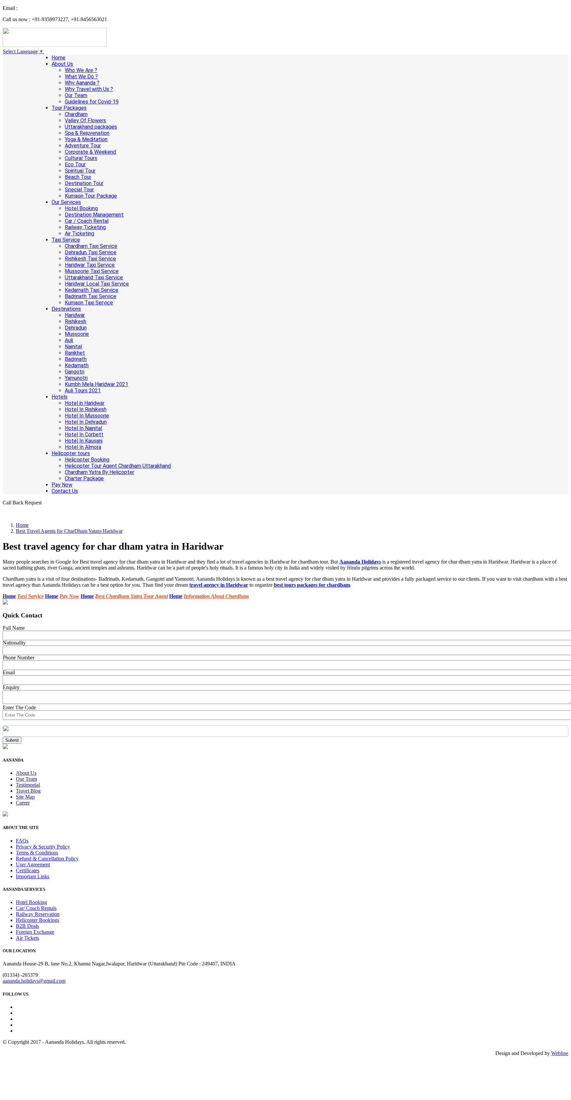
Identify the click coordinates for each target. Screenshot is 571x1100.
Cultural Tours (81, 158)
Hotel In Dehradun (86, 422)
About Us (62, 64)
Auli (69, 340)
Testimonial (28, 785)
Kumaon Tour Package (91, 196)
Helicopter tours (71, 453)
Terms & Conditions (37, 852)
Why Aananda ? (82, 83)
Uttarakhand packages (91, 127)
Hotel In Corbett (84, 434)
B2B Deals (27, 926)
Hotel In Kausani (83, 441)
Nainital (73, 346)
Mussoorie (77, 334)
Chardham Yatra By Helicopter (99, 472)
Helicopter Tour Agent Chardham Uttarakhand (118, 466)
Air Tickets (27, 938)
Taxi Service (66, 240)
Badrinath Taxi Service (90, 296)
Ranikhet (75, 353)
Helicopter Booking (87, 459)
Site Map (25, 797)
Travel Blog (28, 791)
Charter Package (84, 478)
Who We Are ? (81, 70)
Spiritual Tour (80, 171)
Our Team (76, 95)
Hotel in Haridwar (84, 403)
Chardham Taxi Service (91, 246)
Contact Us (65, 491)
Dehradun (76, 328)
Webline (559, 1053)
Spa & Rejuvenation (87, 133)
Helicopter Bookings (37, 920)
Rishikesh (75, 321)
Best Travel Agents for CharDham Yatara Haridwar (69, 531)
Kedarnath (77, 365)
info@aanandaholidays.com (48, 8)
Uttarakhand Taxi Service (94, 277)
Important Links (32, 876)
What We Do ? (81, 76)
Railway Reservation (37, 914)
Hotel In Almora (83, 447)
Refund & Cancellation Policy (47, 858)
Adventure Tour (83, 145)
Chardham (76, 114)
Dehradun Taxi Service (90, 252)
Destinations (66, 309)
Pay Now (62, 485)
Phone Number (18, 657)
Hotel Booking (81, 208)
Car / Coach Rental (86, 221)
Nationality (14, 643)
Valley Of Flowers (85, 120)
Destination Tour (84, 183)
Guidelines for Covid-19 (92, 101)
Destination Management (94, 215)
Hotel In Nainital (83, 428)
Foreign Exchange (35, 932)
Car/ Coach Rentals (36, 908)
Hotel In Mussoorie (87, 415)
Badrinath (76, 359)
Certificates (27, 870)
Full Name (14, 628)
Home (58, 58)
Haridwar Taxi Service (90, 265)
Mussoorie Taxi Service (92, 271)
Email (9, 672)
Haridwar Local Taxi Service (97, 284)
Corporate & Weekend (90, 152)
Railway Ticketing (85, 227)
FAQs (22, 841)
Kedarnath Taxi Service (91, 290)
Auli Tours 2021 (83, 390)
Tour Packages (69, 108)
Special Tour (79, 189)
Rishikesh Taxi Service (90, 258)
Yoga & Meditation (86, 139)
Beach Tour (78, 177)
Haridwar (75, 315)
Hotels (59, 397)
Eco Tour (75, 164)
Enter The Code (19, 707)
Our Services (66, 202)
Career (23, 802)
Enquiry (11, 687)
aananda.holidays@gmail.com (34, 981)
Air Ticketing (79, 233)
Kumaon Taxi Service (89, 302)
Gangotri (74, 372)
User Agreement (33, 864)
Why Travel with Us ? (89, 89)
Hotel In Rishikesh (85, 409)
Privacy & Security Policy (43, 846)
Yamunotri (76, 378)
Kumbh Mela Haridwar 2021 (96, 384)
